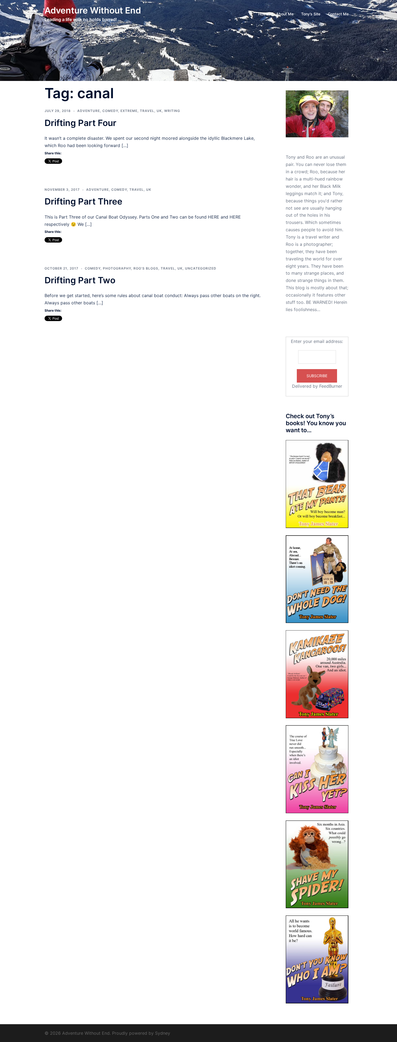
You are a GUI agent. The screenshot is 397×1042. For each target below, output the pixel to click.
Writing (172, 111)
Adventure (88, 111)
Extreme (128, 111)
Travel (147, 111)
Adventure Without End (93, 10)
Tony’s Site (310, 14)
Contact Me (338, 14)
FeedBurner (330, 386)
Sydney (162, 1033)
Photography (117, 268)
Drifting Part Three (83, 201)
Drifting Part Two (80, 280)
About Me (285, 14)
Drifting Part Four (80, 123)
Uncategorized (200, 268)
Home (263, 14)
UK (159, 111)
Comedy (110, 111)
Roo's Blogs (145, 268)
